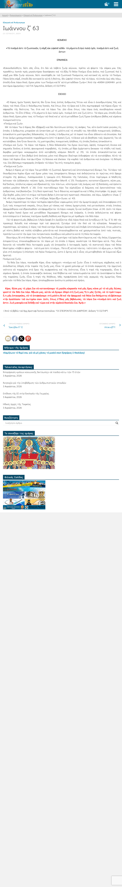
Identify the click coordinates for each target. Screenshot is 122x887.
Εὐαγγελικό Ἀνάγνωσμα (14, 22)
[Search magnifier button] (117, 423)
